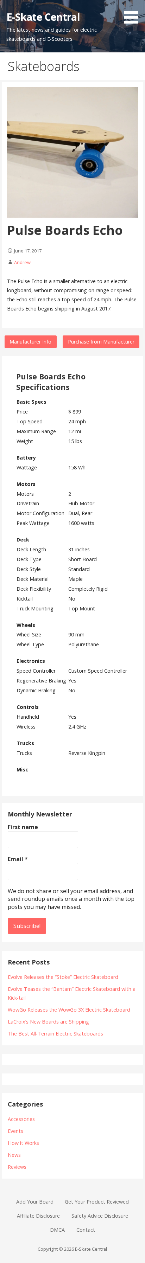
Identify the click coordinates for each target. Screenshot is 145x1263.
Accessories (21, 1119)
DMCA (57, 1229)
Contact (85, 1229)
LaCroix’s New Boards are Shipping (48, 1021)
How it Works (23, 1143)
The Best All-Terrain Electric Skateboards (55, 1033)
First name (23, 827)
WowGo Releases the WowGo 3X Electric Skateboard (69, 1009)
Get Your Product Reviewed (97, 1201)
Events (15, 1131)
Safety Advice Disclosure (99, 1215)
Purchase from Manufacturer (101, 341)
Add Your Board (34, 1201)
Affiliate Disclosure (38, 1215)
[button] (133, 13)
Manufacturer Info (30, 341)
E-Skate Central (43, 17)
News (14, 1155)
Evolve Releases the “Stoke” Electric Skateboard (63, 977)
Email (18, 859)
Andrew (22, 262)
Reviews (17, 1166)
